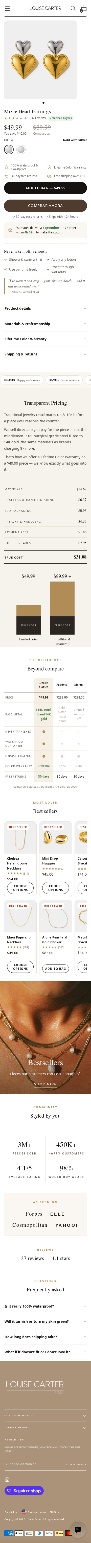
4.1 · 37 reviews (35, 118)
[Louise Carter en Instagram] (8, 1480)
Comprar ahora (45, 205)
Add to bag (55, 969)
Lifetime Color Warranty (26, 338)
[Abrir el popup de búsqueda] (73, 8)
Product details (18, 308)
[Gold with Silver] (9, 149)
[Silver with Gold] (21, 149)
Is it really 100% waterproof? (29, 1306)
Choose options (20, 888)
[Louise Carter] (45, 8)
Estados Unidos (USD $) (42, 1512)
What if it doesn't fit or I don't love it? (37, 1351)
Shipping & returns (21, 354)
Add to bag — (46, 188)
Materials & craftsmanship (27, 323)
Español (9, 1512)
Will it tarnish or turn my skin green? (37, 1321)
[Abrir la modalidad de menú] (7, 8)
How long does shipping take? (31, 1336)
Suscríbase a (76, 1464)
